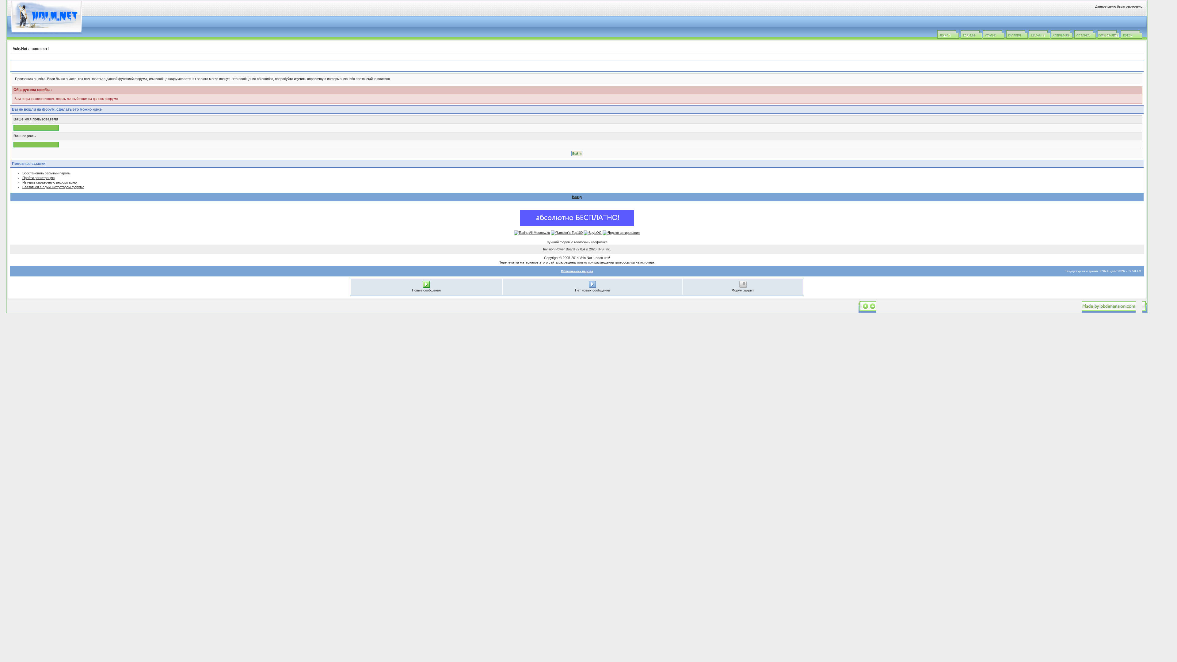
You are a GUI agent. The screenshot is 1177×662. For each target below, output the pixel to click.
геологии (581, 242)
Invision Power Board (559, 249)
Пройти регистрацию (38, 178)
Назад (577, 197)
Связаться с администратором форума (53, 187)
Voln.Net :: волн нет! (31, 49)
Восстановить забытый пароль (46, 173)
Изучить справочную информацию (49, 182)
